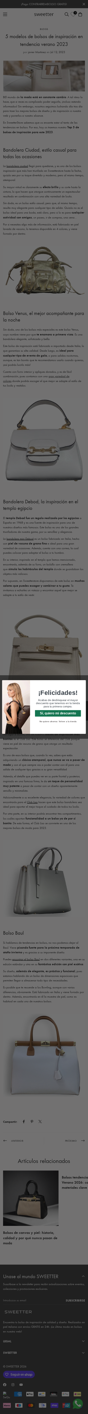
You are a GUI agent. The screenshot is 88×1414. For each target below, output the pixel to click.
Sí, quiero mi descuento (58, 713)
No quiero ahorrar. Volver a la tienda (58, 721)
